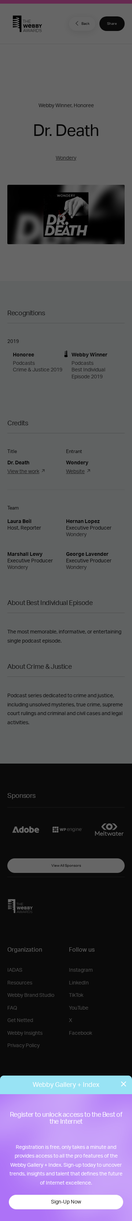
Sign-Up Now (66, 1202)
